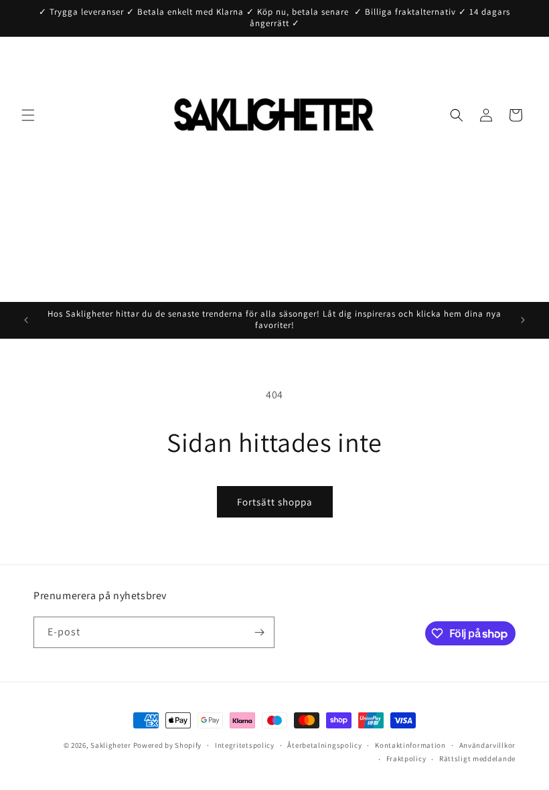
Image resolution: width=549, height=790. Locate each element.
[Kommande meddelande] (523, 320)
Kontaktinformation (410, 745)
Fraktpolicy (406, 758)
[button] (28, 115)
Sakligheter (110, 745)
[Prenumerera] (259, 632)
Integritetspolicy (244, 745)
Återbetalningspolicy (324, 745)
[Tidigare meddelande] (26, 320)
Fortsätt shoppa (275, 501)
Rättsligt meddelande (477, 758)
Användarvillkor (487, 745)
